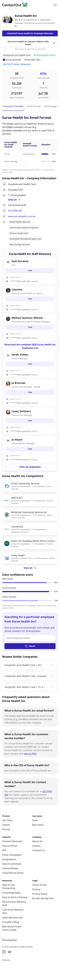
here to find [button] (30, 753)
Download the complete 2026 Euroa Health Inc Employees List (30, 346)
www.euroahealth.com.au (21, 216)
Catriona (17, 289)
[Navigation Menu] (55, 4)
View (30, 270)
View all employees (30, 466)
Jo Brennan (19, 382)
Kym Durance (20, 261)
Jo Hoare (17, 439)
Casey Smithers (21, 411)
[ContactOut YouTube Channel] (9, 952)
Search (32, 646)
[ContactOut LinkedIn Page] (4, 952)
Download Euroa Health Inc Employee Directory (30, 33)
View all (28, 567)
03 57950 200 (15, 210)
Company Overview (13, 106)
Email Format (34, 106)
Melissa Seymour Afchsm (27, 317)
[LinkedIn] (15, 26)
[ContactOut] (15, 4)
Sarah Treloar (20, 354)
